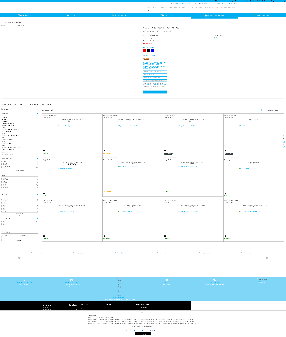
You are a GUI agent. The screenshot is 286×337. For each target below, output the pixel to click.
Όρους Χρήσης (147, 84)
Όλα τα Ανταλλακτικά (8, 123)
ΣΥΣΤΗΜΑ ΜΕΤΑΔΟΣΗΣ (7, 139)
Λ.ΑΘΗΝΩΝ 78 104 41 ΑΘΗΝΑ (224, 3)
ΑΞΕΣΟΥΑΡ (4, 152)
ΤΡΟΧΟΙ (4, 145)
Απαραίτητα (130, 330)
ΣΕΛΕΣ (3, 137)
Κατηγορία (5, 113)
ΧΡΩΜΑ (3, 175)
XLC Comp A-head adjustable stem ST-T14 (253, 205)
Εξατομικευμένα (155, 330)
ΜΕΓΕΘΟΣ (4, 195)
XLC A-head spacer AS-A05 (132, 205)
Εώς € (23, 235)
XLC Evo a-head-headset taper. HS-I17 (72, 205)
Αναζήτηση (19, 240)
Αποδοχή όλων (136, 326)
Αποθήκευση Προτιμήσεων (143, 334)
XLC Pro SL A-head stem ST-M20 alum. (193, 205)
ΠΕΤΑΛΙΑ (4, 141)
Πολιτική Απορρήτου (160, 84)
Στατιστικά (138, 330)
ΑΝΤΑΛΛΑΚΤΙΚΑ (5, 121)
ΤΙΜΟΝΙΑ (4, 127)
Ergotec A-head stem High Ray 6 (72, 119)
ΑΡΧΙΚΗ (154, 8)
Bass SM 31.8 (253, 119)
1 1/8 (145, 58)
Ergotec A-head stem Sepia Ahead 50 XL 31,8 (132, 119)
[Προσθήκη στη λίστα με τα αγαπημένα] (144, 95)
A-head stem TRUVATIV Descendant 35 (133, 163)
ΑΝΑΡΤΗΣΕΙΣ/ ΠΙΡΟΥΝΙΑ (8, 125)
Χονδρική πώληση (47, 308)
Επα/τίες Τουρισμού (196, 8)
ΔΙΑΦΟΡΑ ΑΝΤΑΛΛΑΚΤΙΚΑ (8, 149)
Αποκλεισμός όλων (147, 326)
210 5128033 (207, 3)
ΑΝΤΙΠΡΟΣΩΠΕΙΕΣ (174, 8)
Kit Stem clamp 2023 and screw (72, 162)
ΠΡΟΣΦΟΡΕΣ (218, 8)
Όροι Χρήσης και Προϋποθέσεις (78, 309)
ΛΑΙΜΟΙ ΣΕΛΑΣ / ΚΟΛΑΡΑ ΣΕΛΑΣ (10, 135)
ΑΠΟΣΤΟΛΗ (155, 92)
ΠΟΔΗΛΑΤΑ (4, 117)
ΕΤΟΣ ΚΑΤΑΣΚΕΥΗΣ (7, 218)
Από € (4, 235)
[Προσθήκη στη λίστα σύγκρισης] (147, 95)
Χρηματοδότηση (214, 282)
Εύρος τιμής (5, 232)
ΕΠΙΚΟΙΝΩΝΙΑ (232, 8)
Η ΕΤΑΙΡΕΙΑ (163, 8)
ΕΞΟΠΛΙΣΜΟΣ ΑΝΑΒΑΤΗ (7, 154)
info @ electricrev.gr (182, 3)
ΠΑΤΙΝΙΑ (3, 119)
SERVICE (184, 8)
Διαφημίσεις (146, 330)
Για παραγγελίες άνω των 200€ (214, 284)
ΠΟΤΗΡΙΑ (4, 133)
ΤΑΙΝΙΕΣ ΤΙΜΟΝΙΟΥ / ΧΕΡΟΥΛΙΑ (10, 129)
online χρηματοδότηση (217, 1)
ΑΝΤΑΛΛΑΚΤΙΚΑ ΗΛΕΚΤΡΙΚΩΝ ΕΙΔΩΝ (11, 147)
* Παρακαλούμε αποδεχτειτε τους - (154, 83)
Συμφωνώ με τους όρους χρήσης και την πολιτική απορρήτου (154, 88)
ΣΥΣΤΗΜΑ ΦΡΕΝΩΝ (6, 143)
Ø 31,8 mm (167, 153)
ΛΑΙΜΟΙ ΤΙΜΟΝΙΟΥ (6, 131)
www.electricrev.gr (52, 6)
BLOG (225, 8)
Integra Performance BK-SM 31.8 (193, 119)
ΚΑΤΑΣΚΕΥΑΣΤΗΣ (6, 158)
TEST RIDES (209, 8)
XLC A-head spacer (253, 162)
